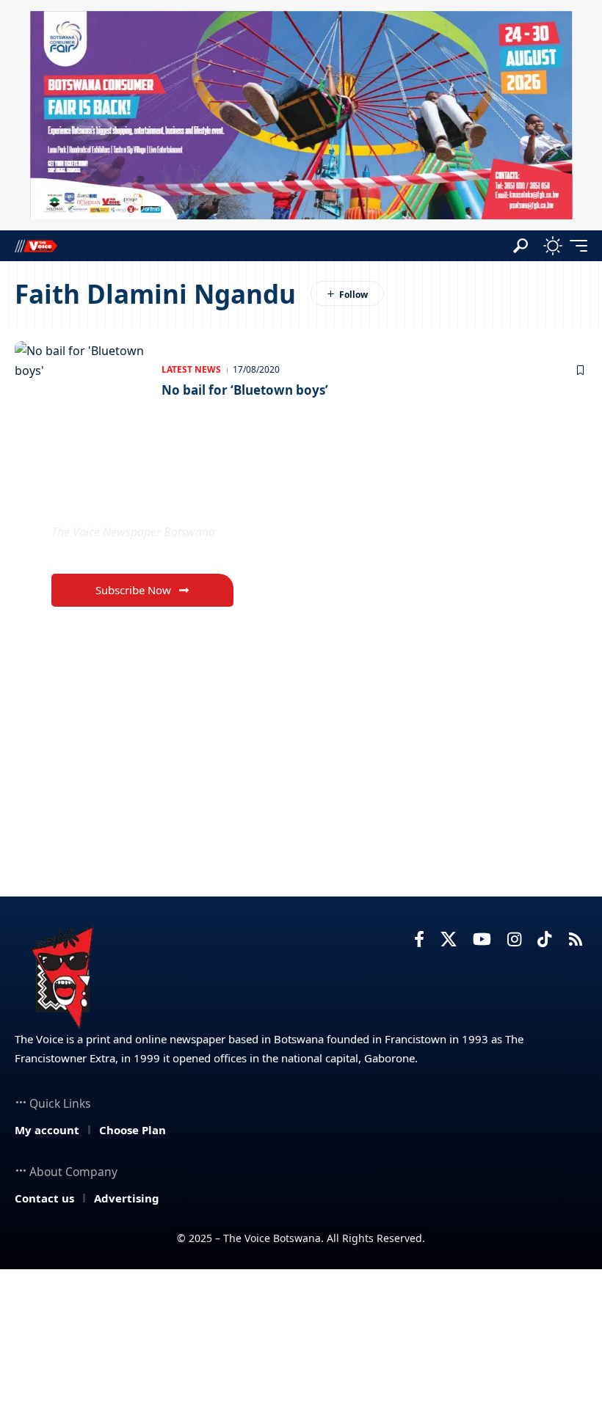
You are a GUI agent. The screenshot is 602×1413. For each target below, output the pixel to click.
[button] (520, 245)
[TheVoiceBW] (36, 245)
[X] (448, 939)
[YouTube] (482, 939)
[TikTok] (544, 939)
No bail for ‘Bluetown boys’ (245, 389)
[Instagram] (514, 939)
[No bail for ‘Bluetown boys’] (81, 380)
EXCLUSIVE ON (128, 497)
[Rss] (575, 939)
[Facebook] (419, 939)
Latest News (191, 369)
